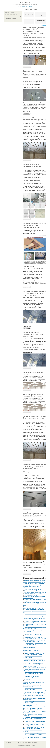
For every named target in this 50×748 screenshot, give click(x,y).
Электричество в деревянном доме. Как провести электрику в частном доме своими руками (33, 673)
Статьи (30, 6)
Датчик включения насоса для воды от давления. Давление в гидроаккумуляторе (32, 633)
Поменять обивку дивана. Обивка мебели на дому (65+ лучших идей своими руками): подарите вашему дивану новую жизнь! (34, 711)
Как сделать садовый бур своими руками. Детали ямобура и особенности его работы (33, 607)
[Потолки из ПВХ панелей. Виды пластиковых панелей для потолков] (34, 150)
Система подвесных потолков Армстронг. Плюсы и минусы (33, 395)
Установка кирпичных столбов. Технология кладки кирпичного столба (33, 646)
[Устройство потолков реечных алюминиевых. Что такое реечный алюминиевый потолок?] (34, 544)
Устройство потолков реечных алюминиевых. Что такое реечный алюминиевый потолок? (34, 515)
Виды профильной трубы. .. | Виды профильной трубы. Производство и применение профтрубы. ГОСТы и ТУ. (34, 669)
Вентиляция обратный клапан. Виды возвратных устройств (32, 685)
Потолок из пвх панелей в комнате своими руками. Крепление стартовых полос (33, 727)
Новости (24, 6)
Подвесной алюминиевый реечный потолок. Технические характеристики (33, 334)
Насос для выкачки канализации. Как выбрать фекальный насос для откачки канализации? (34, 738)
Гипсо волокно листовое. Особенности (33, 593)
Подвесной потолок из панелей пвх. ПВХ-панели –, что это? (34, 224)
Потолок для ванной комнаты (40, 21)
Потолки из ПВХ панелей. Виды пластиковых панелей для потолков (34, 119)
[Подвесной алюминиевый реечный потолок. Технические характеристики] (34, 360)
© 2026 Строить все (8, 742)
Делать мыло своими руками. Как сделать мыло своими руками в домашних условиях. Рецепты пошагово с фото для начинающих (34, 640)
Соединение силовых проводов (32, 676)
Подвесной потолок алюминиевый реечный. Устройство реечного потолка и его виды (34, 293)
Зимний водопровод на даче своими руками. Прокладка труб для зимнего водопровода (34, 653)
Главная (19, 6)
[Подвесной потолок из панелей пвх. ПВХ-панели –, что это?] (34, 250)
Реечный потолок (29, 21)
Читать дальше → (27, 66)
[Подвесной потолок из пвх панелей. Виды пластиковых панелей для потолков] (34, 450)
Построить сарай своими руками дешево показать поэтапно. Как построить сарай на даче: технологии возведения (34, 660)
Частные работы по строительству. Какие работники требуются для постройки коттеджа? (34, 693)
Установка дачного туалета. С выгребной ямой (35, 691)
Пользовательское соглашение (26, 742)
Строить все (25, 2)
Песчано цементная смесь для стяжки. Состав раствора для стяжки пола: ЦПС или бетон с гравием (34, 734)
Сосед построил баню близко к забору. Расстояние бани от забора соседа (32, 585)
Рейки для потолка (29, 14)
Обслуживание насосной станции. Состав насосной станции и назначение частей (33, 588)
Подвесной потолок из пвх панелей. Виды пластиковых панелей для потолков (34, 418)
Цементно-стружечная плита (11, 14)
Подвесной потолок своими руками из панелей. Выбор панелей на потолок (34, 76)
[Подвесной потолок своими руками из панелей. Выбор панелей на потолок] (34, 95)
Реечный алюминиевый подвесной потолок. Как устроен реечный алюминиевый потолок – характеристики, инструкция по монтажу (34, 468)
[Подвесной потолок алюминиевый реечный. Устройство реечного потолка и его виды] (34, 316)
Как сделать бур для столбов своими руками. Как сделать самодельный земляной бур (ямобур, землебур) (34, 604)
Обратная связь (34, 742)
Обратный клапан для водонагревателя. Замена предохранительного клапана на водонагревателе (34, 600)
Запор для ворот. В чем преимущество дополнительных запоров (32, 688)
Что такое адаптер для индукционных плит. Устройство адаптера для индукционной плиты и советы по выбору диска (34, 682)
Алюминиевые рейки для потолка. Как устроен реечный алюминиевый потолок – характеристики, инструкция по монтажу (34, 31)
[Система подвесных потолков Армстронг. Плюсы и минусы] (34, 407)
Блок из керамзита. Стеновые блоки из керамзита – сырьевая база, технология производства (32, 650)
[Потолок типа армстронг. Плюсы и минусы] (34, 385)
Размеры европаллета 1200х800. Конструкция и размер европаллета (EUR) (34, 627)
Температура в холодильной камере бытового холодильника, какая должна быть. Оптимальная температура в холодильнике (34, 665)
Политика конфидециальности (22, 743)
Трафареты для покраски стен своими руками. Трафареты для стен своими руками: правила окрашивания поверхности (34, 718)
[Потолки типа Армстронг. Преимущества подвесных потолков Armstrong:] (34, 205)
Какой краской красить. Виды (30, 595)
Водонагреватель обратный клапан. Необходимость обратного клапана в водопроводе (34, 591)
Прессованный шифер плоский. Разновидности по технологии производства (34, 643)
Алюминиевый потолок (40, 14)
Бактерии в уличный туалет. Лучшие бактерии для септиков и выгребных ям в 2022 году (34, 636)
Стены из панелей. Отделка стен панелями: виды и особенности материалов (33, 725)
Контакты (19, 742)
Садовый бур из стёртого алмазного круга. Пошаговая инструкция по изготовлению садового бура (34, 611)
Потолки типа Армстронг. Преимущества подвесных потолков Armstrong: (32, 166)
